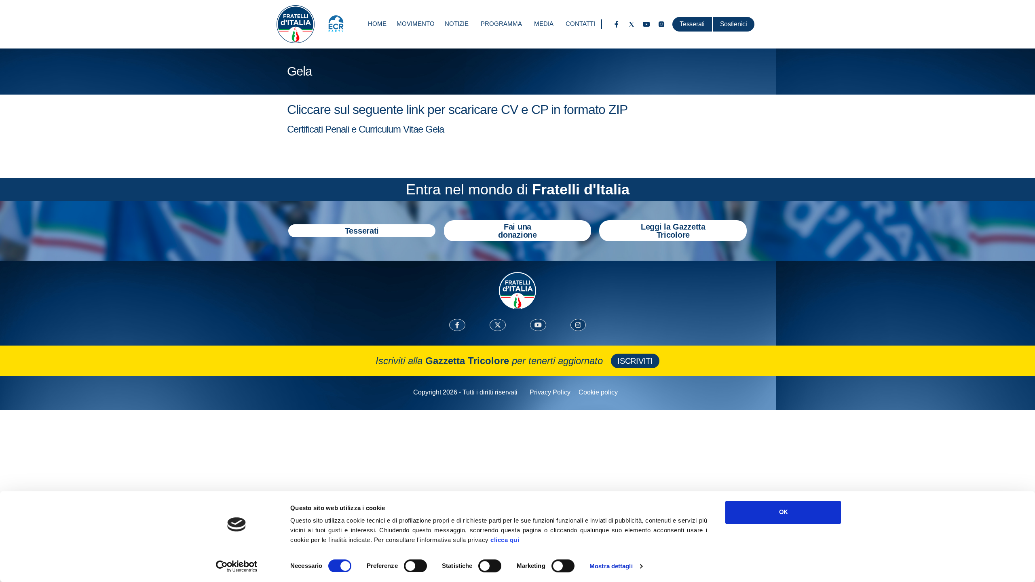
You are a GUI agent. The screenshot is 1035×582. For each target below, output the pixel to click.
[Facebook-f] (616, 24)
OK (783, 511)
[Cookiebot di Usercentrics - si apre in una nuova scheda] (236, 566)
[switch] (415, 565)
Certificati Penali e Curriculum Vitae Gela (365, 129)
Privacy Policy (550, 392)
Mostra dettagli (611, 566)
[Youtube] (646, 24)
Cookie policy (598, 392)
